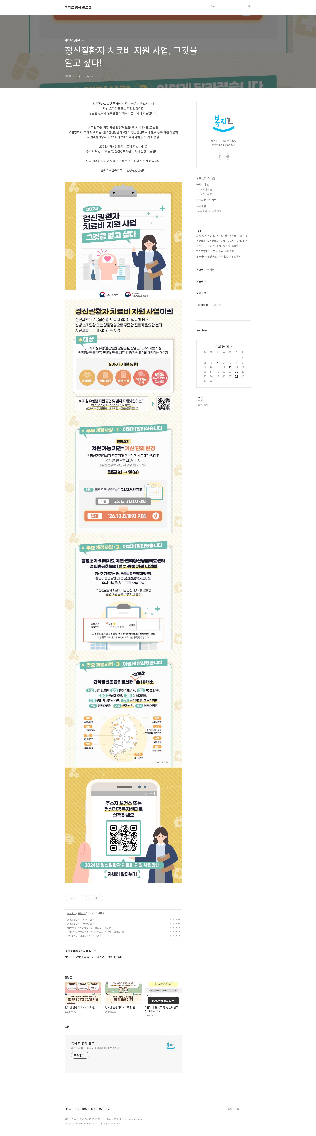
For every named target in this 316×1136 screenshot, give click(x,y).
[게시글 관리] (83, 898)
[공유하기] (78, 898)
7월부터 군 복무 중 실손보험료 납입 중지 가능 (87, 927)
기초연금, (243, 235)
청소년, (226, 246)
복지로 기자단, (228, 241)
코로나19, (210, 246)
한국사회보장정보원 (85, 1109)
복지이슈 (205, 189)
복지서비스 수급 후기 (211, 211)
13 (230, 367)
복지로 (68, 1109)
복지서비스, (242, 241)
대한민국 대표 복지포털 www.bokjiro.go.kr (95, 1048)
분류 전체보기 (204, 178)
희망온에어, (235, 256)
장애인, (235, 246)
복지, (219, 246)
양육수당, (210, 235)
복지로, (219, 235)
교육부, (200, 235)
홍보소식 (82, 913)
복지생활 (201, 206)
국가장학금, (213, 241)
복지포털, (229, 251)
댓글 (67, 1026)
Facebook (202, 305)
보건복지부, (217, 251)
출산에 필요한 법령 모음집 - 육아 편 (83, 935)
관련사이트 (233, 1108)
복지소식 (71, 913)
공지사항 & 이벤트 (206, 200)
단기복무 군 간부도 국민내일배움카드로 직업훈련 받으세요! (94, 931)
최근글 (200, 269)
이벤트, (200, 246)
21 (236, 371)
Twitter (216, 305)
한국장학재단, (203, 251)
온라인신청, (231, 235)
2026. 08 (224, 346)
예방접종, (201, 241)
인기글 (210, 269)
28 (236, 376)
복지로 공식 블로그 (78, 7)
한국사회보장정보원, (206, 256)
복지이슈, (223, 256)
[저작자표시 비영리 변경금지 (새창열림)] (108, 898)
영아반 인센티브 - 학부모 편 (79, 919)
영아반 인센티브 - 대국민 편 (79, 923)
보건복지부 (104, 1109)
